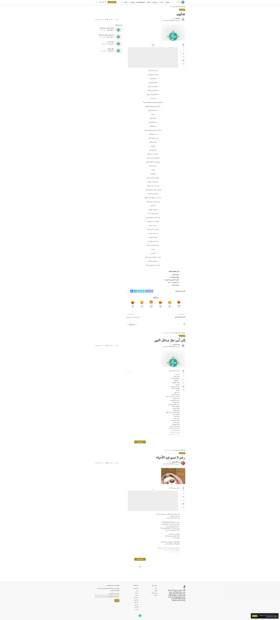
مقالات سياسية (109, 37)
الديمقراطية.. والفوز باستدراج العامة (106, 34)
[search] (103, 2)
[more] (122, 2)
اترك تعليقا (131, 324)
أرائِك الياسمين (175, 274)
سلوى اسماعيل (176, 344)
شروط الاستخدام (269, 616)
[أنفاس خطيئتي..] (118, 50)
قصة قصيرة (110, 50)
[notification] (105, 2)
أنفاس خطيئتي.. (110, 48)
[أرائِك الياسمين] (118, 44)
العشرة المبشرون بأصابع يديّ (172, 279)
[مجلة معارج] (180, 2)
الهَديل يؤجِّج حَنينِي (174, 277)
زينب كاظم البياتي (176, 461)
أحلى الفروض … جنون (173, 282)
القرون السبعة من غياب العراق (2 (107, 28)
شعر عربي (182, 9)
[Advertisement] (153, 57)
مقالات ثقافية (109, 30)
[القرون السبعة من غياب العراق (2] (118, 30)
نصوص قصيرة (175, 285)
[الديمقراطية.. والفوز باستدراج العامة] (118, 37)
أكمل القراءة (140, 442)
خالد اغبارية (177, 18)
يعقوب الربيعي (176, 579)
